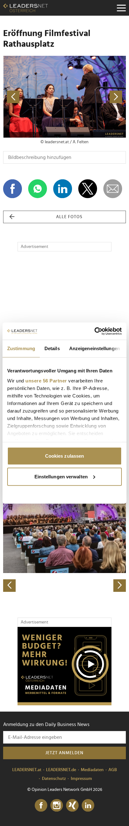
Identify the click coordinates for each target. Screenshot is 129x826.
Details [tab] (52, 348)
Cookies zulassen (64, 456)
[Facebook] (41, 805)
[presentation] (9, 585)
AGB (112, 770)
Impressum (81, 778)
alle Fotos (69, 217)
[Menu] (121, 8)
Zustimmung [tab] (21, 348)
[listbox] (64, 531)
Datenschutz (54, 778)
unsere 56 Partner (46, 380)
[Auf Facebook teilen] (12, 188)
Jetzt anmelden (64, 753)
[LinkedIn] (88, 805)
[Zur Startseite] (25, 8)
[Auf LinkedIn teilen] (62, 188)
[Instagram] (56, 805)
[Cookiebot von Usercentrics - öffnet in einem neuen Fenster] (94, 331)
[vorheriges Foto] (33, 97)
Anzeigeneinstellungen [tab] (94, 348)
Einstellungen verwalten (61, 476)
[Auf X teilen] (87, 188)
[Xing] (72, 805)
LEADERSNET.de (61, 770)
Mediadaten (92, 770)
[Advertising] (64, 666)
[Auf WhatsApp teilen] (37, 188)
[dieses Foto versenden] (112, 188)
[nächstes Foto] (95, 97)
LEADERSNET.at (26, 770)
